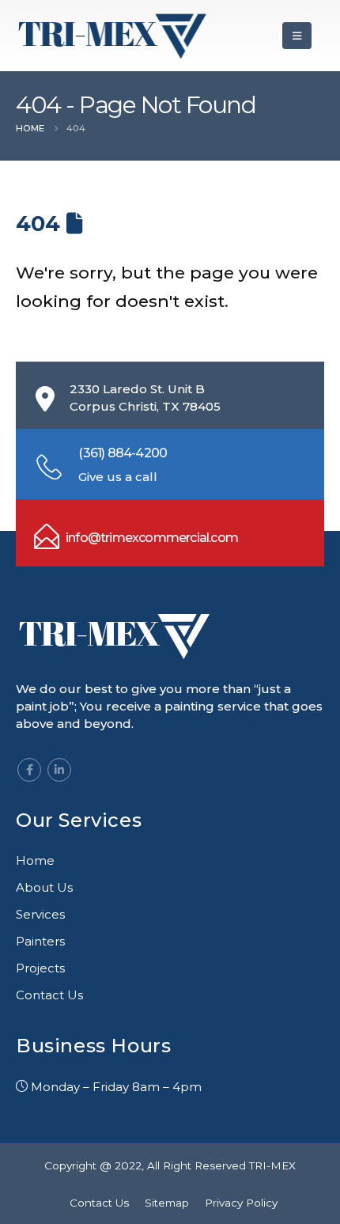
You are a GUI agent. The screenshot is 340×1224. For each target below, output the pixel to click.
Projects (40, 968)
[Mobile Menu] (297, 35)
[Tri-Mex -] (113, 35)
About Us (44, 887)
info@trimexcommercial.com (152, 537)
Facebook (29, 770)
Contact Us (49, 994)
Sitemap (167, 1202)
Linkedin (59, 770)
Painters (40, 941)
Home (35, 860)
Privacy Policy (241, 1202)
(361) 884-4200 (122, 452)
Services (40, 914)
